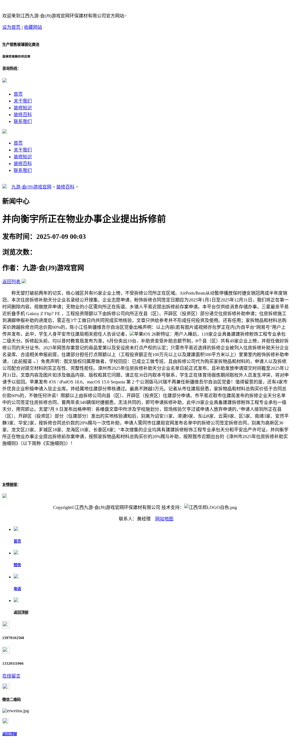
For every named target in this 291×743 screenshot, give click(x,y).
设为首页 (12, 27)
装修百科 (23, 114)
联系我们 (23, 121)
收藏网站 (33, 27)
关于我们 (23, 100)
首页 (18, 94)
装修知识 (23, 107)
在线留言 (11, 676)
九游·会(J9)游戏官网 (31, 186)
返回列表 (11, 281)
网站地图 (164, 518)
